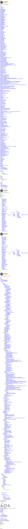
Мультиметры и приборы (9, 352)
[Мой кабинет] (0, 271)
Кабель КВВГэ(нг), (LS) (9, 307)
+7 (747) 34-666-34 (3, 168)
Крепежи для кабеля (7, 440)
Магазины (1, 511)
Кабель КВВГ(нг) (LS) (9, 303)
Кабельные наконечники (9, 461)
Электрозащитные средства (8, 341)
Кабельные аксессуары (7, 457)
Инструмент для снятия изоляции (10, 358)
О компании (1, 509)
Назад (4, 283)
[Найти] (0, 5)
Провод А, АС (8, 316)
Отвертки (7, 392)
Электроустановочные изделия (8, 402)
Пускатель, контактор (7, 399)
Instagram (3, 180)
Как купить (4, 476)
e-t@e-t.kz (2, 178)
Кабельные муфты (8, 467)
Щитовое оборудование (8, 430)
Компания (4, 479)
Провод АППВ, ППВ (8, 320)
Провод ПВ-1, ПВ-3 (8, 325)
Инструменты (6, 350)
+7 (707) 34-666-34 (2, 167)
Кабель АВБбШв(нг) (8, 288)
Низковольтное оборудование (8, 435)
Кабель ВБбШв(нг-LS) (9, 296)
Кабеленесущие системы (8, 448)
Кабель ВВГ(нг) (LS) (8, 299)
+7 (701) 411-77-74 (3, 169)
